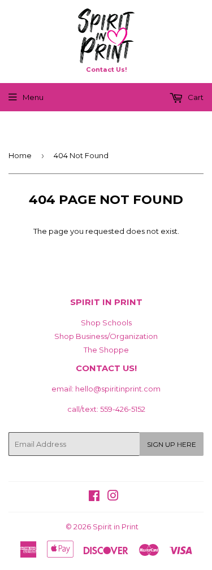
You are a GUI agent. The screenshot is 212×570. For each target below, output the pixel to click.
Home (20, 155)
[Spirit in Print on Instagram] (113, 497)
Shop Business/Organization (106, 336)
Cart (195, 97)
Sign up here (171, 444)
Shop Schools (106, 322)
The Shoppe (106, 349)
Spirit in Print (116, 526)
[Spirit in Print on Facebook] (94, 497)
